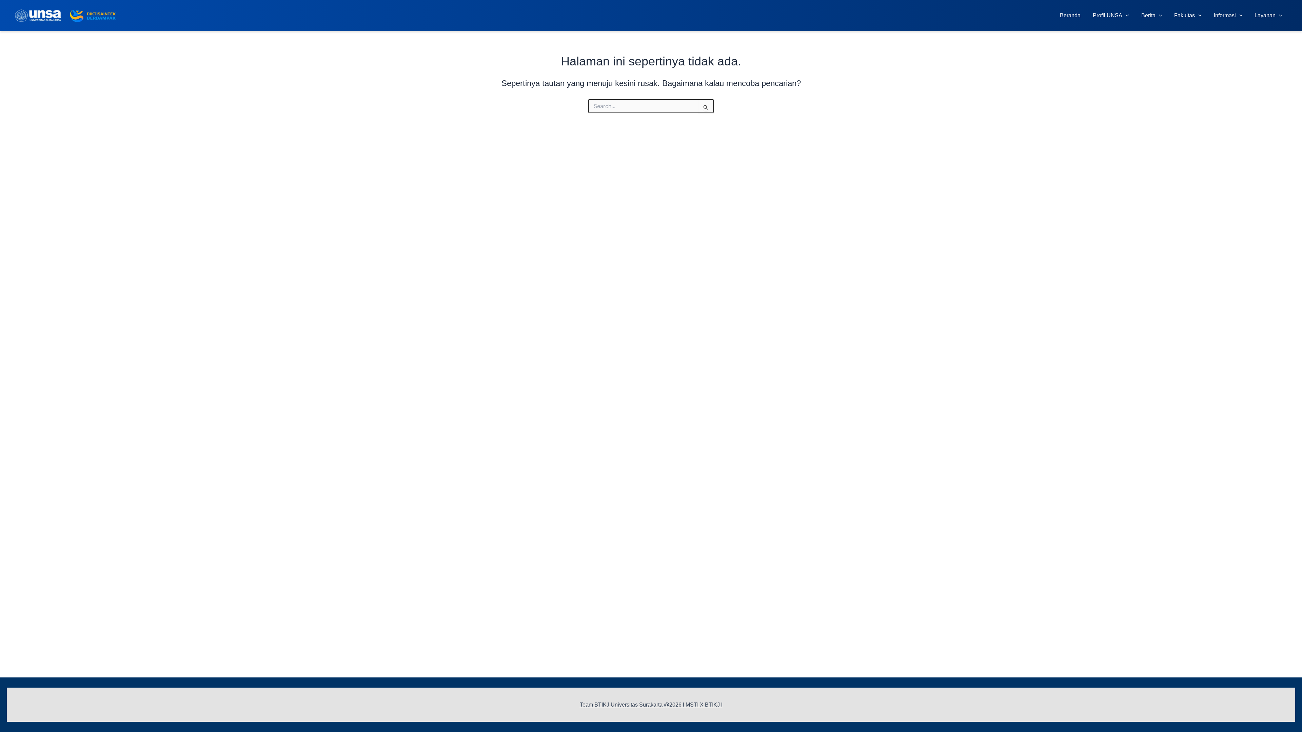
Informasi (1225, 15)
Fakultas (1184, 15)
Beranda (1070, 15)
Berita (1148, 15)
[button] (1125, 15)
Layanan (1265, 15)
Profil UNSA (1107, 15)
